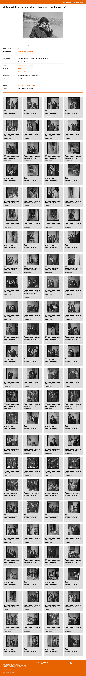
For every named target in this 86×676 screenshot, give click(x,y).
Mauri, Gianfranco (22, 65)
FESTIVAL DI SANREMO (24, 85)
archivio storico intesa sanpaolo (13, 2)
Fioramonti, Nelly (22, 71)
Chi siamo (68, 2)
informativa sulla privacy (7, 669)
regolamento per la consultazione (9, 672)
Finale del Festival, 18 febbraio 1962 (26, 51)
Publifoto (20, 68)
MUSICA (33, 85)
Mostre (81, 2)
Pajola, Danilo (30, 65)
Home (64, 2)
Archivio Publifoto (75, 2)
